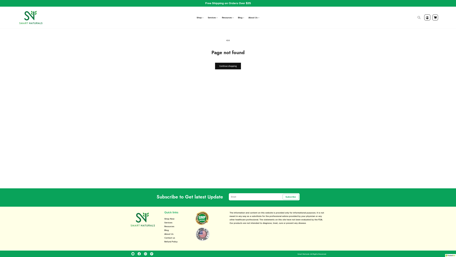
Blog (166, 230)
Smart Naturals (304, 254)
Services (168, 222)
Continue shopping (228, 66)
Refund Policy (171, 241)
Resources (169, 226)
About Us (168, 234)
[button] (200, 18)
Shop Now (169, 219)
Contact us (169, 238)
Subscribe (290, 196)
